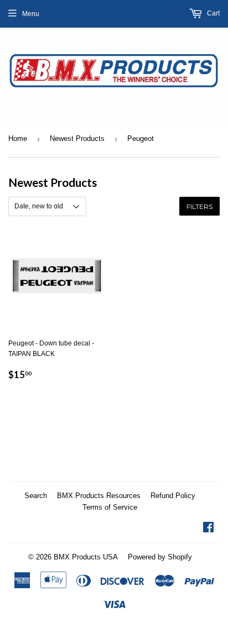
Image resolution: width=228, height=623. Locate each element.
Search (35, 495)
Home (17, 138)
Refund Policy (173, 495)
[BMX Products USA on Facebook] (208, 529)
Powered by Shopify (160, 557)
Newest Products (77, 138)
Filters (199, 206)
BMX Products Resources (99, 495)
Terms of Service (109, 507)
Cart (212, 13)
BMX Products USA (86, 557)
